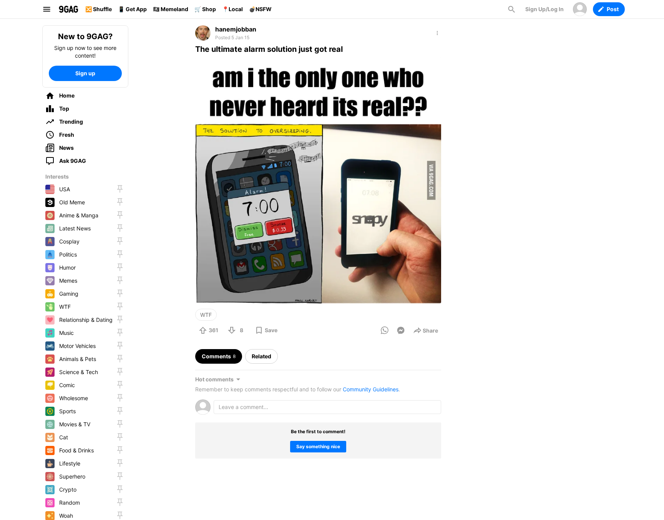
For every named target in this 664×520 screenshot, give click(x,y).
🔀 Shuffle (98, 9)
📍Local (232, 9)
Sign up (85, 73)
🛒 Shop (205, 9)
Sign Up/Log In (544, 9)
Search (511, 9)
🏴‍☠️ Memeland (170, 9)
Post (613, 9)
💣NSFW (260, 9)
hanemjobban (235, 29)
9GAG (68, 9)
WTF (206, 314)
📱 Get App (132, 9)
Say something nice (318, 446)
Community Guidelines (370, 389)
